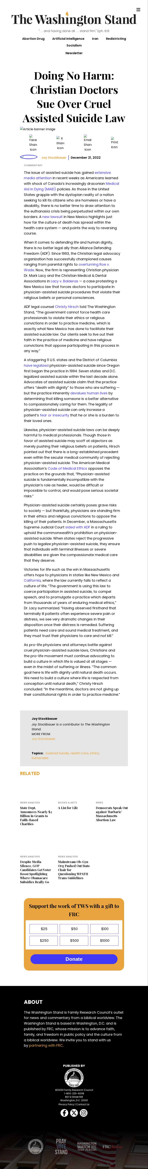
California (32, 580)
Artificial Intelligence (68, 38)
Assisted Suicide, (57, 753)
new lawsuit (52, 216)
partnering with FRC (46, 1045)
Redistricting (116, 38)
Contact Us (82, 1104)
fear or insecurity (54, 415)
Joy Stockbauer (53, 157)
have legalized (36, 365)
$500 (74, 940)
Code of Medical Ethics (67, 468)
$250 (44, 940)
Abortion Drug (33, 38)
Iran (95, 38)
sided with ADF (77, 527)
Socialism (74, 45)
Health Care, (80, 753)
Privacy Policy (66, 1104)
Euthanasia (40, 758)
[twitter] (60, 143)
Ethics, (95, 753)
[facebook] (33, 143)
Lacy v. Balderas (64, 281)
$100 (104, 928)
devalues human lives (89, 393)
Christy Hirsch (67, 306)
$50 (74, 928)
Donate (74, 959)
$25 (43, 928)
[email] (88, 143)
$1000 (104, 940)
